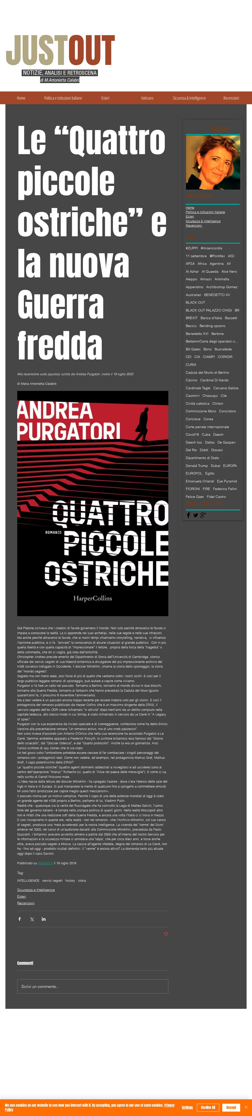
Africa (202, 263)
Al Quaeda (210, 271)
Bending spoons (212, 326)
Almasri (206, 279)
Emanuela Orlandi (200, 481)
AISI (231, 256)
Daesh (218, 434)
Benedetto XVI (197, 333)
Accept (231, 1107)
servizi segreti (52, 880)
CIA (197, 357)
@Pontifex (217, 256)
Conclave (193, 419)
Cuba (206, 434)
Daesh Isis (194, 442)
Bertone (217, 333)
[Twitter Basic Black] (196, 515)
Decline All (208, 1107)
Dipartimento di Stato (202, 458)
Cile (224, 395)
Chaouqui (210, 395)
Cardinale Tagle (198, 388)
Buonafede (223, 349)
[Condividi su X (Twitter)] (31, 919)
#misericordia (211, 248)
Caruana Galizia (225, 388)
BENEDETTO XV (217, 295)
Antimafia (222, 279)
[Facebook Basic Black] (188, 515)
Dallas (210, 442)
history (70, 880)
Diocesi (217, 450)
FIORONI (193, 489)
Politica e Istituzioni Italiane (205, 212)
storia (82, 880)
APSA (190, 263)
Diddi (204, 450)
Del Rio (191, 450)
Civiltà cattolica (197, 403)
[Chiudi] (246, 1107)
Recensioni (25, 903)
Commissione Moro (201, 411)
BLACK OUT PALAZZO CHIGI (209, 310)
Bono (208, 349)
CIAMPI (209, 357)
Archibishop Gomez (221, 287)
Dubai (215, 465)
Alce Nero (229, 271)
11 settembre (196, 256)
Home (190, 207)
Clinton (217, 403)
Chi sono (220, 127)
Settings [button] (187, 1107)
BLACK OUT (195, 302)
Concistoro (227, 411)
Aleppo (191, 279)
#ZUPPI (192, 248)
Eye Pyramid (227, 481)
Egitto (209, 473)
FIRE (206, 489)
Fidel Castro (216, 496)
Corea (208, 419)
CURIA (191, 364)
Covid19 (192, 434)
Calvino (191, 380)
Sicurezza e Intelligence (36, 890)
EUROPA (230, 465)
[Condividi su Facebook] (19, 919)
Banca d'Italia (211, 318)
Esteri (21, 896)
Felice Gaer (195, 496)
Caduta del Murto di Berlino (207, 372)
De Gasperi (227, 442)
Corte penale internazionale (207, 427)
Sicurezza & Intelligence (203, 221)
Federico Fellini (225, 489)
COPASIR (225, 357)
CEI (188, 357)
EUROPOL (194, 473)
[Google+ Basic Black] (203, 515)
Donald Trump (197, 465)
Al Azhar (192, 271)
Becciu (191, 326)
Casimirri (193, 395)
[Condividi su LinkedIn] (43, 919)
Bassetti (231, 318)
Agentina (217, 263)
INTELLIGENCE (28, 880)
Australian (193, 295)
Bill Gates (193, 349)
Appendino (194, 287)
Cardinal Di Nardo (214, 380)
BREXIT (192, 318)
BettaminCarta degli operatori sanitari (213, 341)
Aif (229, 263)
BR (237, 310)
